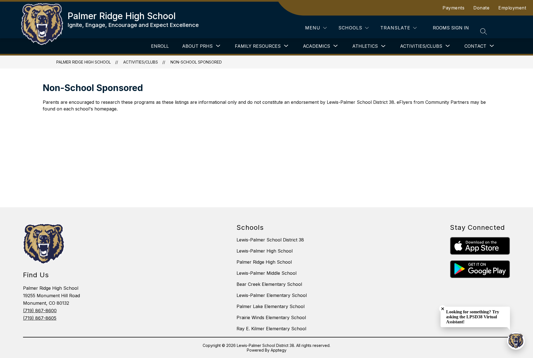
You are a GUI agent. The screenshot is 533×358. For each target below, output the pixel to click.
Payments (453, 8)
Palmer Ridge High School (83, 62)
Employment (512, 8)
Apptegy (278, 350)
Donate (481, 8)
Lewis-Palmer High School (265, 251)
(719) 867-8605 (39, 318)
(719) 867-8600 (40, 310)
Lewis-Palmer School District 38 (270, 240)
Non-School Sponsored (196, 62)
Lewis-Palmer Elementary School (272, 295)
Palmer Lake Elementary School (271, 306)
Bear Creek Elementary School (269, 284)
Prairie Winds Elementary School (271, 317)
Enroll (160, 46)
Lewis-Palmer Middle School (266, 273)
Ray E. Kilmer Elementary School (271, 328)
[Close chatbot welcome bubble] (442, 308)
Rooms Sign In (451, 28)
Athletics (365, 46)
